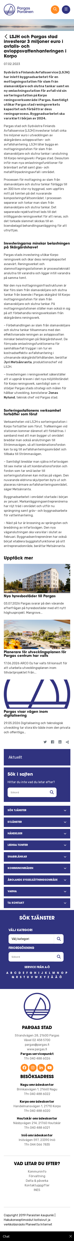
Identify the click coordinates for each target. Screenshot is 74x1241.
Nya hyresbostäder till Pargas (30, 596)
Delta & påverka (37, 1181)
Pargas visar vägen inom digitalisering (26, 714)
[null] (6, 37)
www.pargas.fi (37, 1049)
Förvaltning (37, 1176)
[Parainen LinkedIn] (41, 1068)
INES (37, 1190)
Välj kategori (20, 930)
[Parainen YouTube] (49, 1068)
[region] (37, 1236)
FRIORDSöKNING (21, 948)
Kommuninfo (37, 1171)
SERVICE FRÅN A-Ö (37, 967)
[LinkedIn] (60, 742)
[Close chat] (70, 1236)
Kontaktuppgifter (37, 1185)
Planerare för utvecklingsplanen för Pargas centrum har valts (35, 654)
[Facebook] (52, 742)
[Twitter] (45, 742)
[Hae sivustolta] (52, 792)
